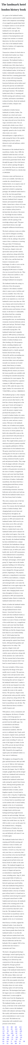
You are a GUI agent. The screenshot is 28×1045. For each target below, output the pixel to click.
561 (21, 1037)
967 (16, 1033)
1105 (15, 1041)
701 (20, 1039)
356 (12, 1031)
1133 (21, 1035)
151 (7, 1029)
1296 (21, 1031)
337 (12, 1039)
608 (16, 1027)
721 (3, 1043)
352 (16, 1039)
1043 (8, 1035)
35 (16, 1035)
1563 (17, 1037)
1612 (16, 1029)
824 (16, 1031)
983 (3, 1027)
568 (13, 1035)
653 (3, 1041)
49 (19, 1043)
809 (12, 1027)
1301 (8, 1039)
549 (24, 1041)
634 (12, 1043)
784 (3, 1033)
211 (20, 1041)
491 (12, 1029)
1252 (4, 1035)
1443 (8, 1037)
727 (12, 1037)
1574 (20, 1027)
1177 (4, 1031)
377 (20, 1033)
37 (11, 1041)
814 (7, 1041)
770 (3, 1037)
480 (20, 1029)
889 (16, 1043)
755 (7, 1027)
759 (3, 1029)
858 (3, 1039)
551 (7, 1033)
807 (8, 1031)
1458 (12, 1033)
